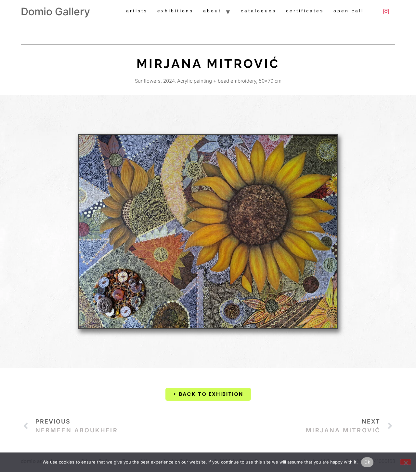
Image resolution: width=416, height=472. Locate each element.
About (212, 10)
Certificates (305, 10)
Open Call (348, 10)
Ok (367, 462)
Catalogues (258, 10)
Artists (137, 10)
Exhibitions (175, 10)
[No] (405, 462)
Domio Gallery (55, 11)
